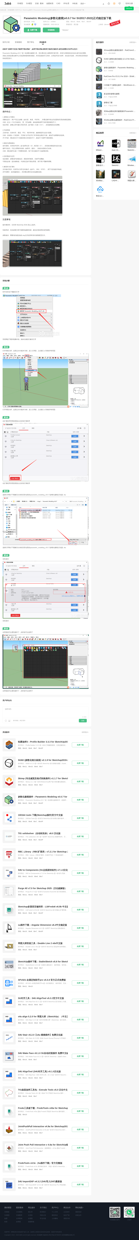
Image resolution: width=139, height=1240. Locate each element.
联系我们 (43, 1212)
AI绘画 (74, 3)
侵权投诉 (78, 1212)
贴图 (5, 1218)
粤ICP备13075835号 (55, 1235)
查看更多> (85, 732)
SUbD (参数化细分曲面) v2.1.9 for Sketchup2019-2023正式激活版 (120, 59)
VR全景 (66, 3)
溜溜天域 (67, 1218)
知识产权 (67, 1215)
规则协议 (55, 1215)
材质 (5, 1222)
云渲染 (30, 1215)
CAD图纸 (19, 1212)
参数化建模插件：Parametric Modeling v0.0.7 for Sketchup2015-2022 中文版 (120, 68)
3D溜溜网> (11, 10)
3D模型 (20, 3)
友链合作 (78, 1215)
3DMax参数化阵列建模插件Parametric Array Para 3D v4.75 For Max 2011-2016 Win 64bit (120, 111)
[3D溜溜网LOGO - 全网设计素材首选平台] (7, 3)
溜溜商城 (31, 1222)
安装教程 (51, 30)
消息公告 (43, 1215)
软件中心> (18, 10)
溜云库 (30, 1212)
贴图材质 (49, 3)
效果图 (18, 1222)
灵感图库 (19, 1215)
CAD (58, 3)
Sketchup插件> (28, 10)
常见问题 (43, 1218)
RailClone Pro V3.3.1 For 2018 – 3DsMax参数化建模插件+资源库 (120, 76)
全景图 (30, 1218)
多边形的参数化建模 (111, 94)
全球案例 (19, 1218)
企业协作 (67, 1212)
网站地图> (79, 1207)
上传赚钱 (55, 1218)
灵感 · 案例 (39, 3)
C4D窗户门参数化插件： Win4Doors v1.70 (120, 85)
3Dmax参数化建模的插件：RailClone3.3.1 (120, 50)
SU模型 (29, 3)
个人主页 (55, 1212)
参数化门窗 (108, 102)
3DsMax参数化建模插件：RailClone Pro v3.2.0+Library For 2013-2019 (120, 120)
